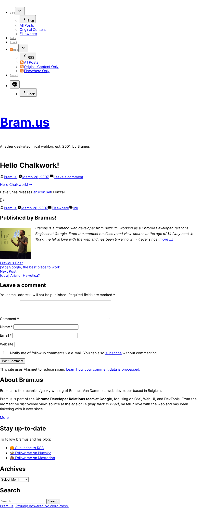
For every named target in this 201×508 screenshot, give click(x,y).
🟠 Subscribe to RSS (27, 448)
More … (6, 417)
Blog (12, 12)
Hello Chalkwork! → (16, 184)
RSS (15, 49)
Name (6, 327)
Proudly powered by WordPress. (42, 506)
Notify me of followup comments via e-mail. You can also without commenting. (83, 353)
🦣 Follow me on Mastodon (32, 458)
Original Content (33, 29)
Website (6, 344)
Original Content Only (41, 67)
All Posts (27, 25)
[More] (15, 84)
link (75, 208)
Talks (13, 38)
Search (14, 75)
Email (6, 335)
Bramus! (10, 177)
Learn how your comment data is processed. (103, 369)
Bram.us (25, 122)
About (13, 42)
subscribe (113, 353)
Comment (9, 319)
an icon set (42, 192)
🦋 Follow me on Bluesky (30, 453)
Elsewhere (28, 34)
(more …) (165, 239)
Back (31, 94)
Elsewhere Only (37, 71)
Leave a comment (68, 177)
